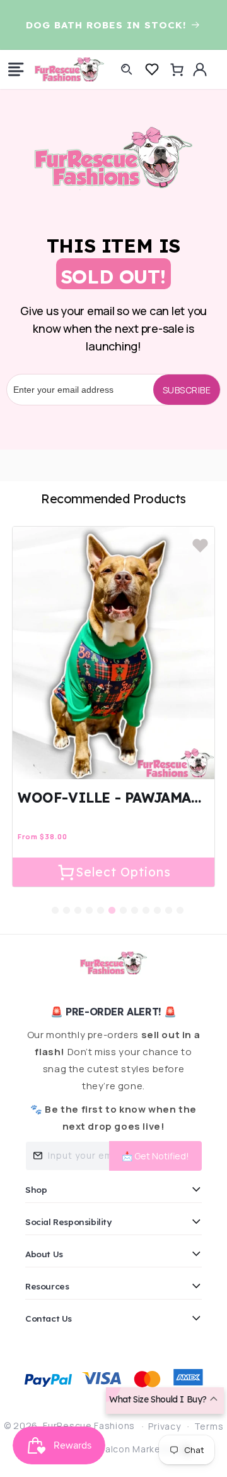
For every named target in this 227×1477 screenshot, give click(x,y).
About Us (44, 1253)
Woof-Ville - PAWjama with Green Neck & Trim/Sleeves (104, 798)
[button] (16, 69)
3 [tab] (77, 901)
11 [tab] (168, 901)
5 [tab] (100, 901)
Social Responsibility (68, 1221)
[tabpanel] (113, 706)
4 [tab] (89, 901)
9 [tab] (145, 901)
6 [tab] (111, 901)
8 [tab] (134, 901)
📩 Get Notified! (155, 1156)
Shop (36, 1189)
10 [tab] (157, 901)
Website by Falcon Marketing (114, 1449)
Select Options (123, 872)
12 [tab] (179, 901)
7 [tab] (123, 901)
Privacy (164, 1426)
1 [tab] (55, 901)
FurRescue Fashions (89, 1426)
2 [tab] (66, 901)
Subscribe (187, 390)
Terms (209, 1426)
